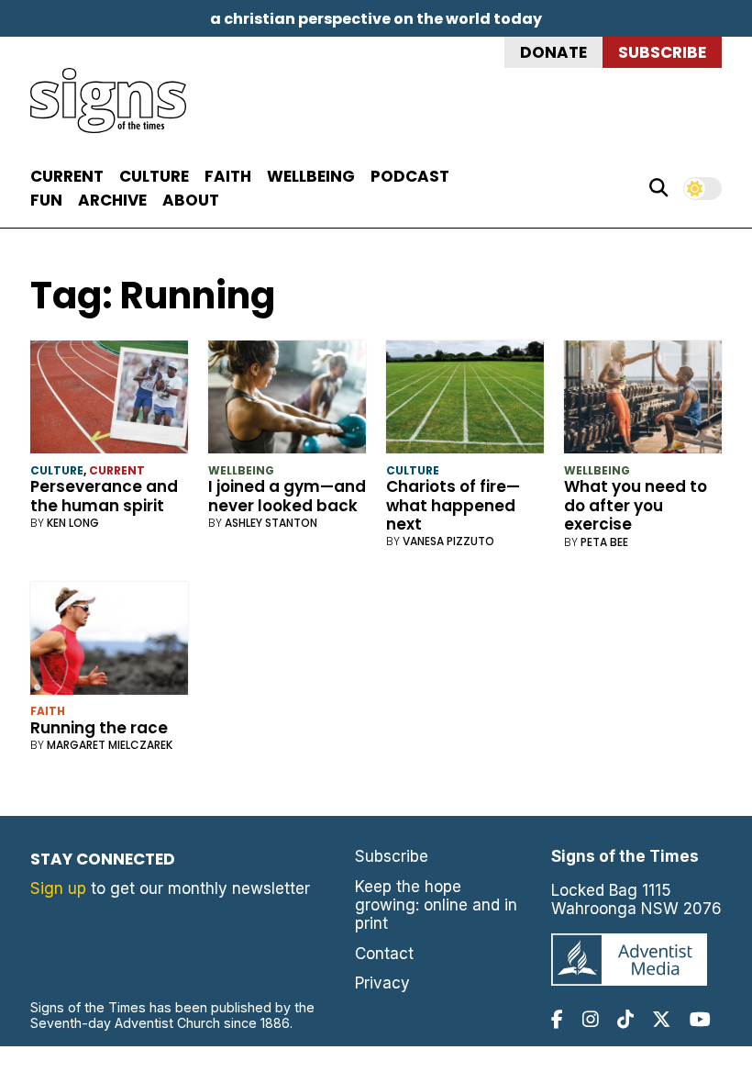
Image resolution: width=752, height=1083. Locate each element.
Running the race (99, 728)
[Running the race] (109, 642)
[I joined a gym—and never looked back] (287, 401)
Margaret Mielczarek (109, 745)
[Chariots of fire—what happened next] (465, 401)
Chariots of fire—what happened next (453, 505)
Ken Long (73, 522)
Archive (112, 200)
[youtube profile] (700, 1019)
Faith (228, 176)
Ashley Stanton (271, 522)
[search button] (658, 188)
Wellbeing (311, 176)
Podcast (409, 176)
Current (67, 176)
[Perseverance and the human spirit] (109, 401)
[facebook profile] (557, 1019)
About (190, 200)
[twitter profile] (661, 1019)
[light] (702, 188)
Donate (553, 52)
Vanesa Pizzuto (448, 541)
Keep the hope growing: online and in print (436, 904)
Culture (154, 176)
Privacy (382, 983)
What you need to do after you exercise (635, 505)
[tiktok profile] (625, 1019)
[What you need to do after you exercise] (643, 401)
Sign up (58, 888)
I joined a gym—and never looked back (287, 495)
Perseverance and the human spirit (104, 495)
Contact (384, 953)
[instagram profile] (590, 1019)
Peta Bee (604, 542)
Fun (46, 200)
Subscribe (662, 52)
